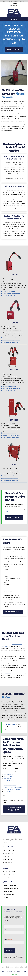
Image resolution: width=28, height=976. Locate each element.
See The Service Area (12, 611)
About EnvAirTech (10, 885)
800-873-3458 (14, 5)
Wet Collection (8, 776)
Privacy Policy (14, 974)
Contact (6, 897)
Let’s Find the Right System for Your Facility (14, 809)
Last (5, 935)
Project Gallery (9, 894)
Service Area (8, 891)
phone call (8, 673)
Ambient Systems (9, 783)
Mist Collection (8, 778)
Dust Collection (8, 774)
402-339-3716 (7, 862)
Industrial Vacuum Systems (12, 789)
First (5, 929)
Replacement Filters (11, 888)
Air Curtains (7, 791)
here (6, 511)
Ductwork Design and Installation (13, 787)
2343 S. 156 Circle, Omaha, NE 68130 (14, 1)
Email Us (14, 3)
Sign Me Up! (9, 950)
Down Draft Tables (9, 780)
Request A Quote (13, 49)
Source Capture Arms (10, 785)
